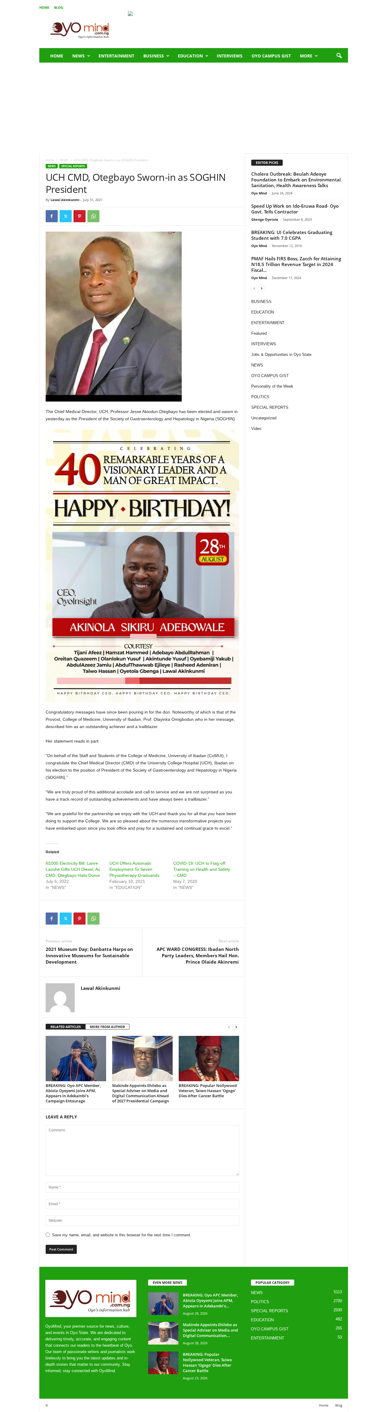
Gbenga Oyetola (264, 219)
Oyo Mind (259, 193)
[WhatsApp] (93, 216)
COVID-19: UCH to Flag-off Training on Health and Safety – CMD (201, 869)
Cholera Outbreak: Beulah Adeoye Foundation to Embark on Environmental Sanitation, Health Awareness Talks (296, 179)
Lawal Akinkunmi (64, 199)
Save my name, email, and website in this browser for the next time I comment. (121, 1235)
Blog (58, 7)
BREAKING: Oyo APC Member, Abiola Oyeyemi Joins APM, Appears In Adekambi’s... (210, 1300)
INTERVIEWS (229, 56)
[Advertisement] (193, 108)
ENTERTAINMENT (116, 56)
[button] (339, 56)
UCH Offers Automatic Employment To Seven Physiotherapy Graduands (134, 869)
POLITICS (260, 397)
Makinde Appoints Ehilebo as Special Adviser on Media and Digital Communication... (210, 1330)
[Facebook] (52, 216)
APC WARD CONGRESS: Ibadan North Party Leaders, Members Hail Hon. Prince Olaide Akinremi (198, 955)
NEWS (78, 56)
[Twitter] (66, 216)
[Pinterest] (79, 216)
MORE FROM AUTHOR (107, 1026)
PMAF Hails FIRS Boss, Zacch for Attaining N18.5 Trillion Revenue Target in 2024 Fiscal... (296, 264)
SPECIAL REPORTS (73, 166)
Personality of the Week (272, 386)
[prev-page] (229, 1027)
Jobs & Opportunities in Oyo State (281, 354)
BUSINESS (153, 56)
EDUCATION (190, 56)
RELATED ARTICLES (65, 1026)
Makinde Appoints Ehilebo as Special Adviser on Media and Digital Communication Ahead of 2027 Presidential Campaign (140, 1093)
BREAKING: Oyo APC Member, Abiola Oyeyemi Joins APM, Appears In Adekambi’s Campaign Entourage (73, 1093)
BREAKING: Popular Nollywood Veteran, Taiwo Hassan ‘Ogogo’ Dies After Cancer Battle (208, 1090)
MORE (306, 56)
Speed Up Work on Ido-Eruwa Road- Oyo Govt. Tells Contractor (295, 209)
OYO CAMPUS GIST (271, 56)
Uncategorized (263, 418)
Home (44, 7)
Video (256, 428)
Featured (259, 333)
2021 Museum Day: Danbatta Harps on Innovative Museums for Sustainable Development (89, 955)
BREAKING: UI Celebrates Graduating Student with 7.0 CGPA (291, 235)
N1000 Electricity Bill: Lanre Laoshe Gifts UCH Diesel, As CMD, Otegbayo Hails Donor (73, 869)
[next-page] (236, 1027)
